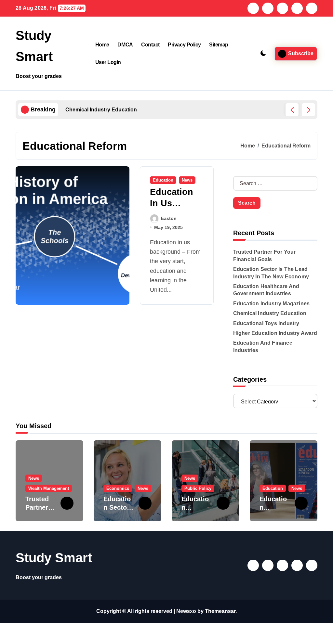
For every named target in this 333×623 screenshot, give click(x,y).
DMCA (125, 44)
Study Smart (54, 558)
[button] (308, 109)
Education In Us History (171, 203)
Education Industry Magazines (271, 303)
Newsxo (186, 611)
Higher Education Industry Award (275, 333)
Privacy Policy (184, 44)
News (187, 180)
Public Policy (197, 488)
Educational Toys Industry (266, 323)
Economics (117, 488)
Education (163, 180)
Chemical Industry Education (269, 313)
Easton (169, 218)
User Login (108, 62)
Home (102, 44)
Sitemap (218, 44)
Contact (150, 44)
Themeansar (220, 611)
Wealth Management (48, 488)
